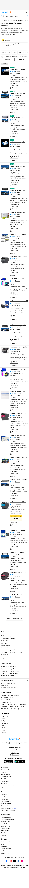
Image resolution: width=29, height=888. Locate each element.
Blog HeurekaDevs (6, 783)
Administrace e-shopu (6, 817)
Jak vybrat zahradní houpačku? (8, 688)
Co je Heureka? (5, 770)
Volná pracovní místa (6, 777)
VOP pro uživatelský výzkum (8, 810)
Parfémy (3, 719)
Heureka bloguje (5, 781)
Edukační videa (5, 833)
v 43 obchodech (14, 250)
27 (23, 625)
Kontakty (3, 772)
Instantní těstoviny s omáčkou (8, 650)
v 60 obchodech (14, 158)
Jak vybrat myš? (5, 685)
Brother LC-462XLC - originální (18, 502)
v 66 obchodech (14, 85)
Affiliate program (5, 831)
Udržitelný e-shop (5, 853)
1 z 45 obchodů (13, 522)
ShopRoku (3, 844)
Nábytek (3, 730)
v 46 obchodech (14, 496)
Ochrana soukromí (5, 806)
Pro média (3, 779)
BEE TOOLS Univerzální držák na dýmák (11, 709)
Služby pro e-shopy (6, 822)
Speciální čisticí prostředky (8, 639)
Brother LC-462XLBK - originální (18, 257)
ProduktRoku (4, 846)
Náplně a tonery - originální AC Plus (10, 671)
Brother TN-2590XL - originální (18, 118)
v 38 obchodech (14, 546)
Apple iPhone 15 (5, 716)
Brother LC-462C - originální (17, 530)
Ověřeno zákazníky (6, 842)
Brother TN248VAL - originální (18, 235)
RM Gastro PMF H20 (6, 702)
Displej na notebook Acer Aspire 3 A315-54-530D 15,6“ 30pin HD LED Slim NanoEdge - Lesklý (14, 704)
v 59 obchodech (14, 407)
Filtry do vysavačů (5, 645)
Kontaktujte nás (14, 749)
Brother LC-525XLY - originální (18, 369)
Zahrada (3, 728)
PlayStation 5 (4, 723)
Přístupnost (4, 788)
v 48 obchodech (14, 317)
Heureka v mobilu (5, 797)
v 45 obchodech (14, 611)
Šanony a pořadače (6, 648)
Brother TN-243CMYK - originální (18, 458)
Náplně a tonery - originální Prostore (10, 669)
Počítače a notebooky (18, 20)
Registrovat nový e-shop (7, 819)
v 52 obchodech (14, 182)
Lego (2, 725)
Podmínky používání (6, 774)
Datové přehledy (5, 828)
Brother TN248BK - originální (17, 595)
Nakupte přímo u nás (6, 801)
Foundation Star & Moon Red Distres (10, 695)
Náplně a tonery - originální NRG (9, 666)
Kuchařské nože (5, 654)
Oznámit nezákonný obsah (7, 786)
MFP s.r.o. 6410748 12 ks (7, 698)
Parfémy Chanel (5, 659)
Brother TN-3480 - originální (17, 142)
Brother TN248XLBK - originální (18, 480)
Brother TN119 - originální (17, 553)
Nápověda (3, 835)
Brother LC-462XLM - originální (18, 413)
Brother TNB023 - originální (17, 69)
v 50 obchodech (14, 134)
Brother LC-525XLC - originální (18, 279)
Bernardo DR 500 (5, 700)
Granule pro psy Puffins (7, 657)
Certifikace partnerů (6, 849)
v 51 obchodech (14, 451)
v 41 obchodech (14, 566)
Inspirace (3, 851)
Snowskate (4, 643)
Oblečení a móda (5, 732)
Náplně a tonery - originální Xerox (9, 673)
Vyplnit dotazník (14, 755)
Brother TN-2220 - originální (17, 435)
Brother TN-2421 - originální (17, 94)
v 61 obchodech (14, 228)
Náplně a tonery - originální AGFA (9, 676)
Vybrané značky (6, 664)
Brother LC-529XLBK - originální (18, 347)
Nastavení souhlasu (6, 804)
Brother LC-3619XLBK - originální (19, 301)
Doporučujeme (5, 714)
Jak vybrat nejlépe (7, 680)
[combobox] (14, 16)
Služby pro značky (5, 826)
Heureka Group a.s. (18, 865)
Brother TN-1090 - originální (17, 212)
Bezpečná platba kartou (7, 808)
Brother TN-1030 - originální (17, 391)
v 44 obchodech (14, 272)
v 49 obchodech (14, 341)
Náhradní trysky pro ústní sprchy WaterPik (11, 652)
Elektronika (9, 20)
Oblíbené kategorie (7, 636)
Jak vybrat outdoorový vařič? (8, 683)
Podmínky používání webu (18, 867)
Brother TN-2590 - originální (17, 166)
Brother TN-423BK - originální (18, 325)
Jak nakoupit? (4, 795)
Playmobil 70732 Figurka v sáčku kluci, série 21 (12, 707)
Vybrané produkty (6, 692)
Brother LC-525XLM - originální (18, 573)
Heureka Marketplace (6, 824)
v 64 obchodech (14, 109)
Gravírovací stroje (5, 641)
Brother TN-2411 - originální (17, 190)
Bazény (3, 721)
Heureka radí (4, 799)
